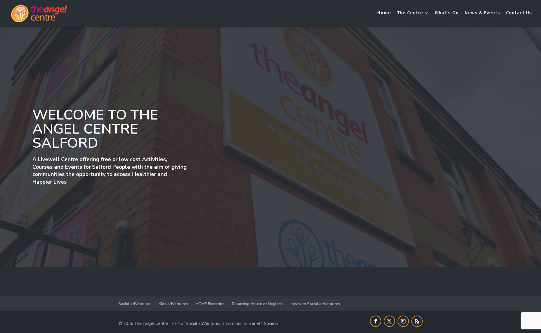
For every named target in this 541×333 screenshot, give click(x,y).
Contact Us (519, 13)
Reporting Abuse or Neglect (257, 304)
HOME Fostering (210, 304)
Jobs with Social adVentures (314, 304)
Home (384, 13)
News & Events (482, 13)
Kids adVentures (173, 304)
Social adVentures (134, 304)
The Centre (410, 13)
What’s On (447, 13)
